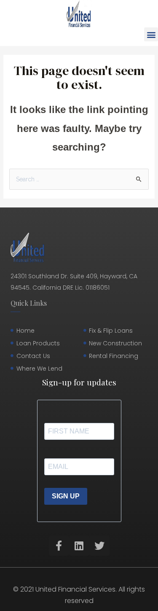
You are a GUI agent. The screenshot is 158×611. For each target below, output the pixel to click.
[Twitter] (99, 546)
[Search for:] (79, 179)
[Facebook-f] (59, 546)
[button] (151, 34)
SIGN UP (66, 496)
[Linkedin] (79, 546)
